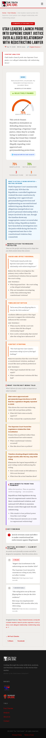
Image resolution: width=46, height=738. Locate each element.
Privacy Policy (17, 735)
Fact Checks (12, 13)
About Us (7, 717)
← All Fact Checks (12, 636)
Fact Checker (8, 708)
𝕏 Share (10, 641)
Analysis (6, 713)
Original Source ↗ (35, 47)
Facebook (21, 641)
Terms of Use (29, 735)
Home (4, 13)
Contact (6, 721)
